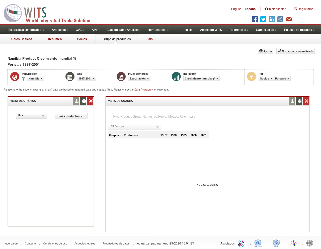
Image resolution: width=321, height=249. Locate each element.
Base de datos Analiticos (123, 29)
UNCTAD (259, 243)
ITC (242, 243)
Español (250, 9)
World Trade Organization (294, 243)
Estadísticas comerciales (25, 29)
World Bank (311, 243)
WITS (50, 12)
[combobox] (31, 116)
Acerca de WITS (211, 29)
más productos (69, 116)
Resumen (55, 39)
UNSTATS (276, 243)
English (236, 9)
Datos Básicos (21, 39)
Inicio (189, 29)
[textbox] (156, 116)
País (149, 39)
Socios (82, 39)
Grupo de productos (117, 39)
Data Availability (143, 89)
